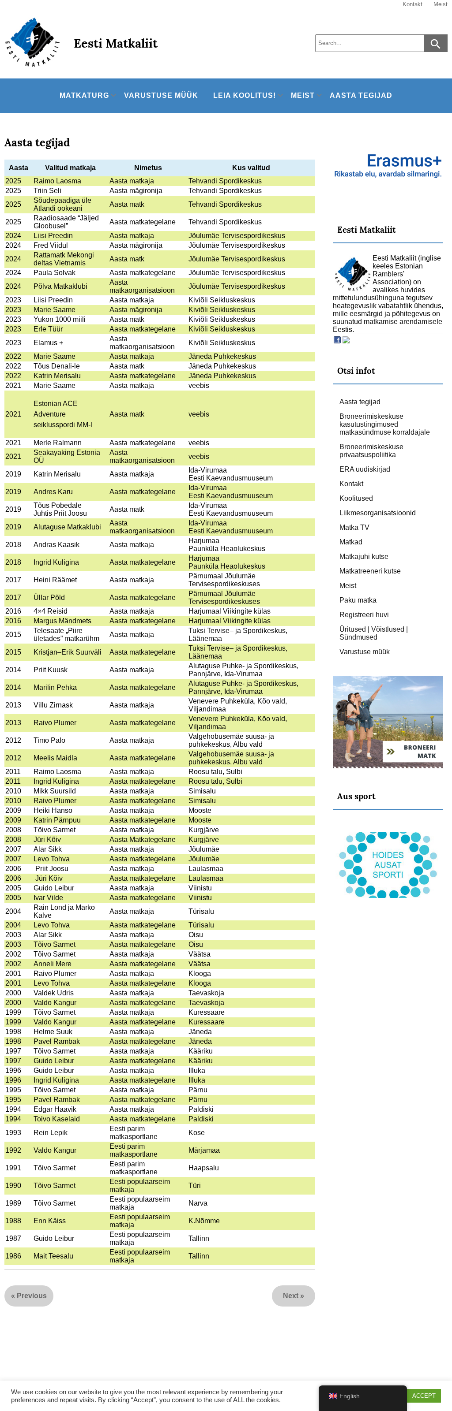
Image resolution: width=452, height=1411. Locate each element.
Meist (303, 95)
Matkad (350, 542)
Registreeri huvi (364, 614)
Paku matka (358, 600)
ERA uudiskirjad (364, 469)
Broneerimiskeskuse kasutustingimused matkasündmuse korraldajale (384, 424)
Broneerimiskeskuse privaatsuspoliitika (371, 450)
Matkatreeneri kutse (370, 571)
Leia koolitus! (244, 95)
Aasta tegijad (361, 95)
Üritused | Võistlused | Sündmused (373, 633)
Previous (32, 1295)
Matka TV (354, 527)
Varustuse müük (161, 95)
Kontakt (351, 484)
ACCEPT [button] (424, 1395)
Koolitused (356, 498)
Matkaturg (84, 95)
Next (290, 1295)
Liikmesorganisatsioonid (377, 513)
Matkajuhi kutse (363, 556)
